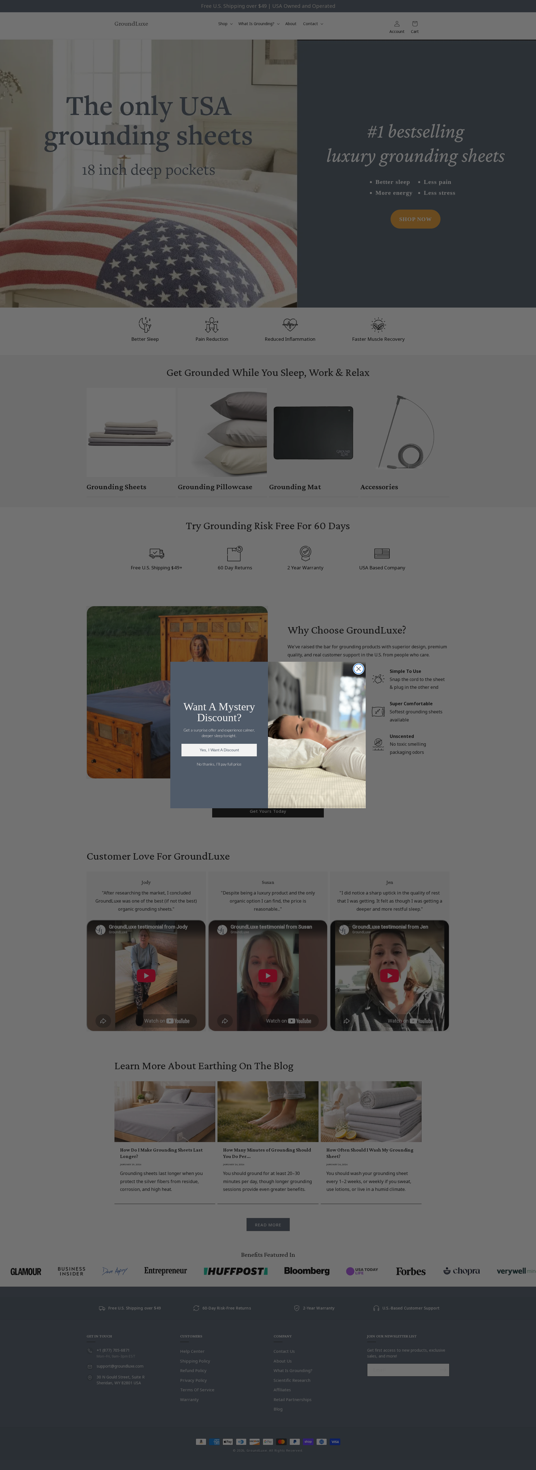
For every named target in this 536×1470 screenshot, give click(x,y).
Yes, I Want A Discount (219, 750)
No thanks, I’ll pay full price (219, 764)
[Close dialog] (358, 669)
